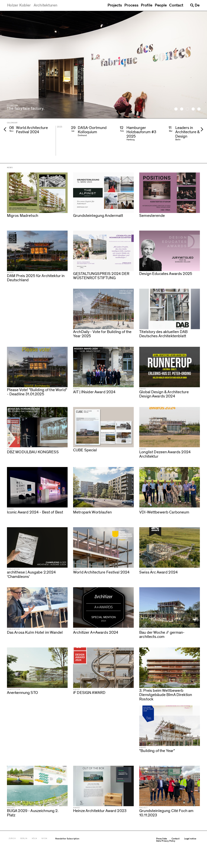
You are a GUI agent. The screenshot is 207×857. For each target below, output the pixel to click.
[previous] (5, 129)
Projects (115, 5)
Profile (146, 5)
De (197, 5)
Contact (176, 5)
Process (131, 5)
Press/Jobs (161, 838)
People (161, 5)
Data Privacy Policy (165, 841)
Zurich (12, 838)
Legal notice (190, 838)
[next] (201, 129)
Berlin (23, 838)
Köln (34, 838)
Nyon (44, 838)
